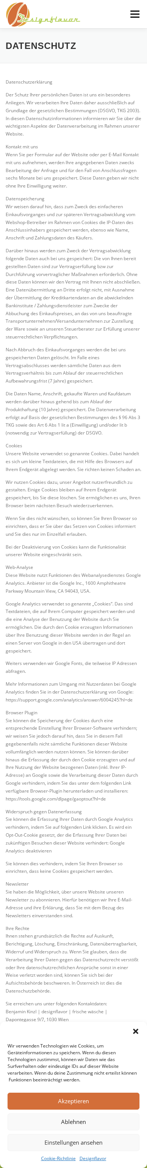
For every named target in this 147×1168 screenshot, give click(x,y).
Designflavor (93, 1158)
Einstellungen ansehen (73, 1142)
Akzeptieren (73, 1101)
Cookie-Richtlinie (58, 1158)
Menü (134, 14)
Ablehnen (73, 1121)
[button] (135, 1031)
